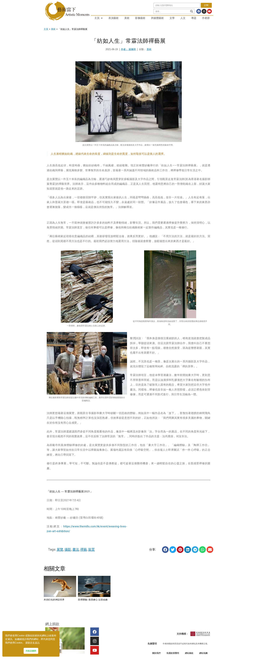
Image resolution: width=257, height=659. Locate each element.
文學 (172, 18)
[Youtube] (209, 11)
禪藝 (83, 549)
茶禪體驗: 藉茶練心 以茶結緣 (93, 599)
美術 (126, 18)
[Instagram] (204, 11)
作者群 (206, 18)
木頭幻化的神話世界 (54, 599)
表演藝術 (113, 18)
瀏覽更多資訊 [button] (32, 642)
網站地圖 (203, 653)
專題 (193, 18)
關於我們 (156, 653)
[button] (165, 549)
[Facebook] (198, 11)
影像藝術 (140, 18)
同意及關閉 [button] (31, 651)
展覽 (60, 549)
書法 (75, 549)
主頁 (96, 18)
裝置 (91, 549)
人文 (182, 18)
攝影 (68, 549)
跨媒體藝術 (157, 18)
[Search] (191, 11)
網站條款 (189, 653)
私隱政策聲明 (173, 653)
